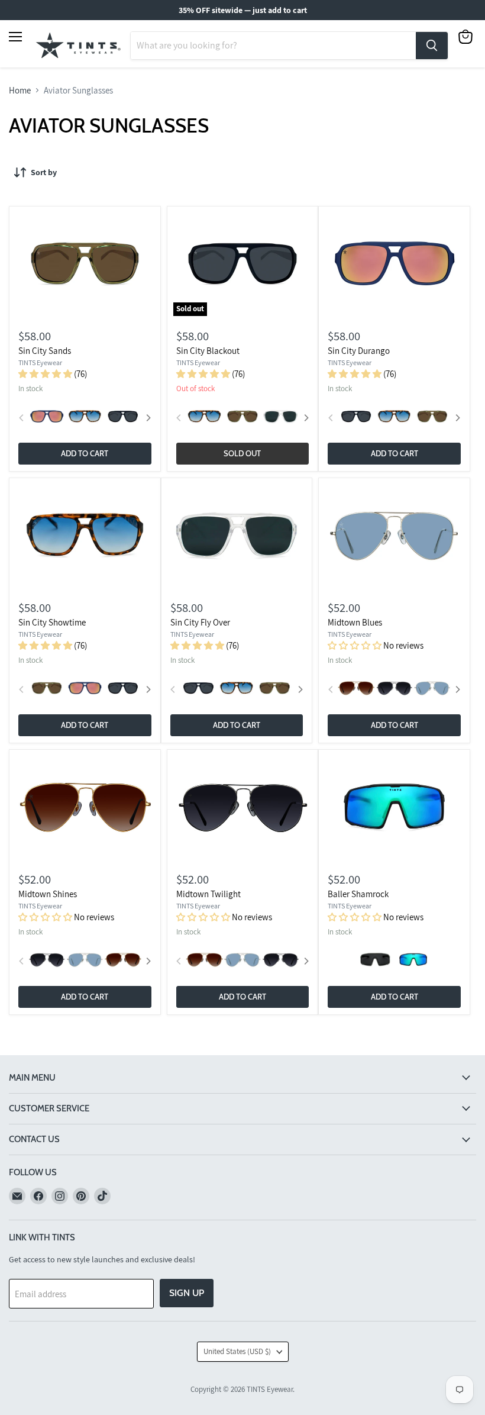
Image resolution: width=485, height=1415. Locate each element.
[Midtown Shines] (85, 808)
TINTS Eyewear (40, 362)
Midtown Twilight (208, 894)
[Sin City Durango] (394, 264)
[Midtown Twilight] (242, 808)
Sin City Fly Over (200, 622)
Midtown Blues (355, 622)
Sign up (186, 1292)
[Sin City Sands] (85, 264)
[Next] (147, 417)
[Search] (432, 45)
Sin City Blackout (208, 350)
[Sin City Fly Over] (236, 536)
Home (20, 90)
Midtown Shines (47, 894)
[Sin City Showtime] (85, 536)
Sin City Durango (359, 350)
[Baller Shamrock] (394, 808)
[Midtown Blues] (394, 536)
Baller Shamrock (358, 894)
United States (237, 1351)
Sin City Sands (44, 350)
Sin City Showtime (52, 622)
